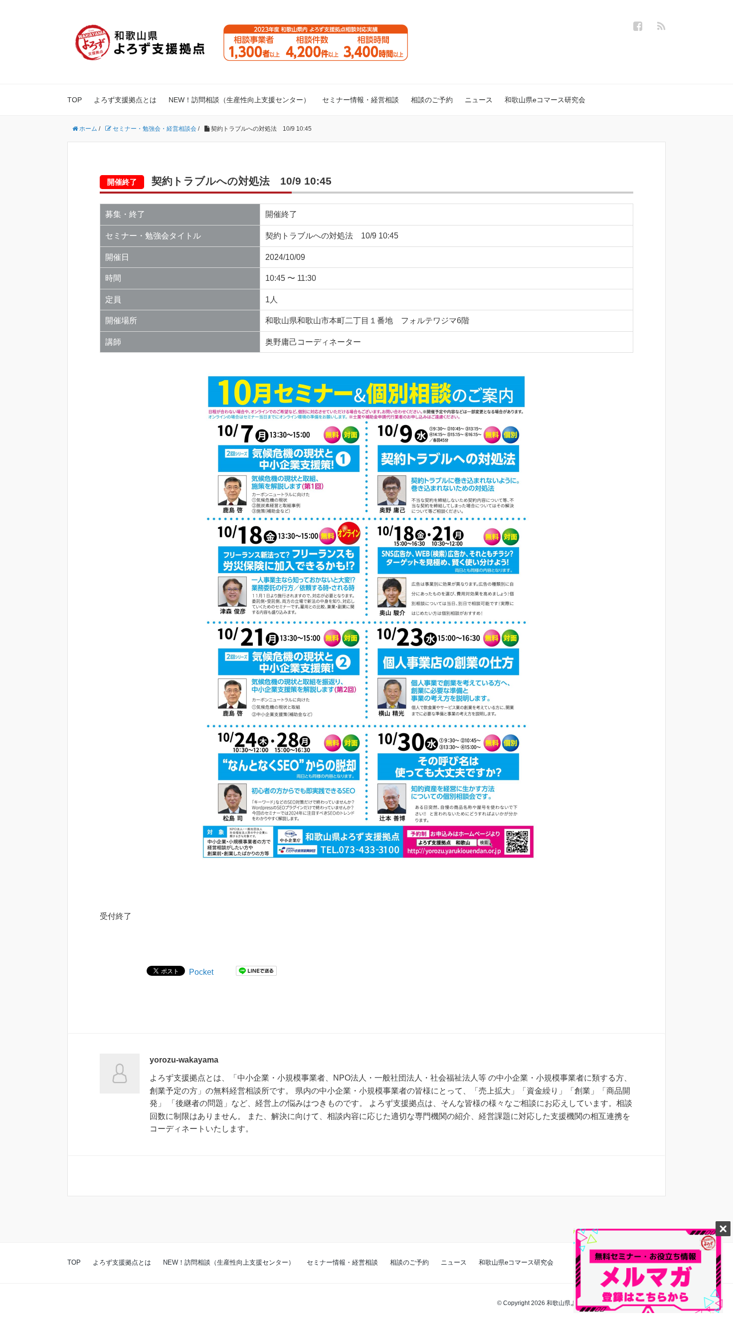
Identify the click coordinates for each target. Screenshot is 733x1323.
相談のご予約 (432, 100)
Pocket (201, 972)
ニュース (479, 100)
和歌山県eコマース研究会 (545, 100)
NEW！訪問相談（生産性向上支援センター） (239, 100)
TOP (74, 100)
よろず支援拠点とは (125, 100)
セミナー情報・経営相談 (360, 100)
